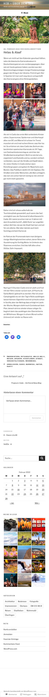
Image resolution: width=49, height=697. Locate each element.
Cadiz (22, 364)
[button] (10, 525)
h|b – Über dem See (18, 3)
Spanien (18, 358)
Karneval (30, 364)
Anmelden (8, 634)
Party (10, 366)
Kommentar (36, 418)
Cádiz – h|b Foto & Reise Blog (30, 383)
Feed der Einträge (11, 639)
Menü (26, 13)
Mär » (37, 503)
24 (25, 494)
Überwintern (13, 356)
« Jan (12, 503)
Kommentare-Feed (12, 644)
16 (18, 490)
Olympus (23, 606)
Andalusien (12, 364)
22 (12, 494)
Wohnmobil (31, 361)
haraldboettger (32, 49)
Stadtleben (29, 358)
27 (43, 494)
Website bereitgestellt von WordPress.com (20, 691)
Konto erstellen (10, 629)
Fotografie (26, 356)
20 (43, 490)
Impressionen (11, 606)
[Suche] (42, 458)
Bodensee (22, 601)
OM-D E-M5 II (39, 356)
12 (37, 485)
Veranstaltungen (15, 361)
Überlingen (9, 615)
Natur (39, 364)
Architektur (10, 601)
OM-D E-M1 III (36, 606)
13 (43, 485)
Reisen (10, 358)
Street (39, 358)
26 (37, 494)
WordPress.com (10, 649)
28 (6, 499)
